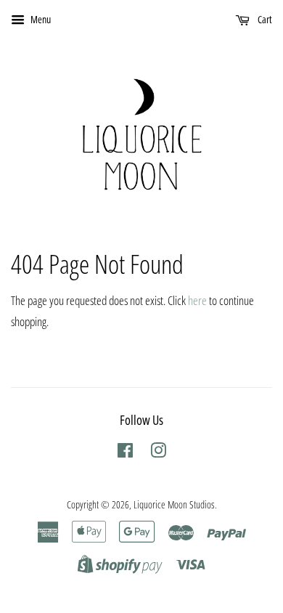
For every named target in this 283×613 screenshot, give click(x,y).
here (197, 300)
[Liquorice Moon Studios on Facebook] (125, 453)
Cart (263, 19)
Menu (39, 19)
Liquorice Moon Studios (174, 504)
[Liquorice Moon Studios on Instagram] (158, 453)
